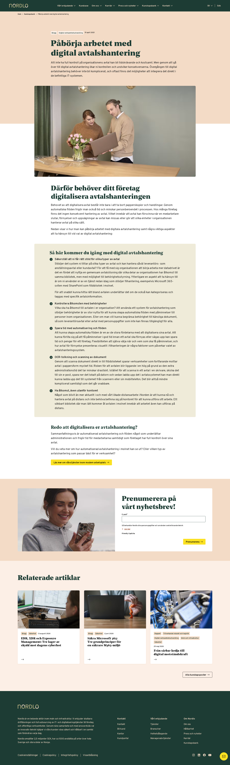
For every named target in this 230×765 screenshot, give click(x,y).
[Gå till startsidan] (18, 6)
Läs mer (22, 659)
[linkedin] (198, 755)
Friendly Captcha (128, 533)
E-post (125, 514)
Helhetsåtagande (158, 733)
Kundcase (83, 5)
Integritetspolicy (69, 755)
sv (208, 5)
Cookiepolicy (49, 755)
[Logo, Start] (28, 706)
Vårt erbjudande (65, 5)
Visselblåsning (90, 755)
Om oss (95, 5)
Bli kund (121, 728)
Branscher (155, 728)
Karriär (108, 5)
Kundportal (122, 738)
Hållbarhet (189, 728)
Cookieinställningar (28, 755)
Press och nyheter (127, 5)
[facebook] (204, 755)
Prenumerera (192, 541)
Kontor (120, 733)
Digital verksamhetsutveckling (71, 32)
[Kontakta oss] (224, 756)
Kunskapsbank (149, 5)
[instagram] (193, 755)
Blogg (54, 32)
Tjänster (154, 724)
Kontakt (166, 5)
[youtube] (209, 755)
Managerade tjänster (160, 738)
